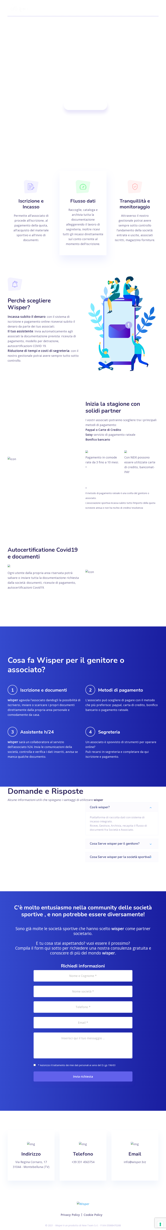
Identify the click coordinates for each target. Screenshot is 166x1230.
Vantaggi (104, 8)
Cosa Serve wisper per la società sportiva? (120, 857)
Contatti (152, 8)
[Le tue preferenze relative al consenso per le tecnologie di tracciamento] (160, 1224)
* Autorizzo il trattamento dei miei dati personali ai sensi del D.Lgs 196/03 (76, 1065)
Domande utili (129, 8)
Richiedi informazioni (85, 105)
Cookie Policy (93, 1215)
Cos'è (86, 8)
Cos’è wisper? (100, 807)
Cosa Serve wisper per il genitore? (115, 843)
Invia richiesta (83, 1076)
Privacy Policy (70, 1215)
